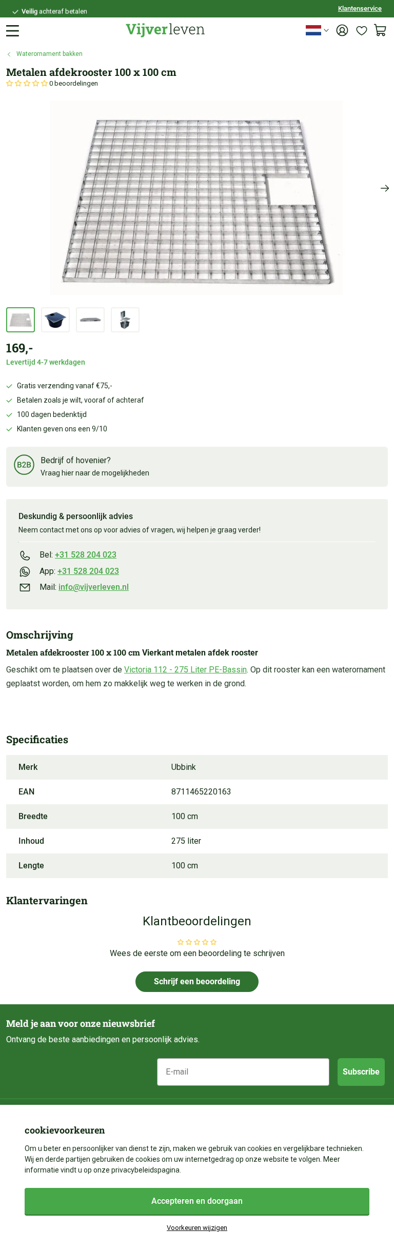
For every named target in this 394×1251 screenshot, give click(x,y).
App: (79, 571)
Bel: (78, 555)
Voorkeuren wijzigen (197, 1228)
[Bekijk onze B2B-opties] (24, 466)
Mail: (84, 587)
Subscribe (361, 1072)
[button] (27, 83)
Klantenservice (360, 8)
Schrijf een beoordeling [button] (197, 981)
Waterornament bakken (49, 53)
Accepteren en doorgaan (197, 1201)
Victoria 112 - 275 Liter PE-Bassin (185, 669)
